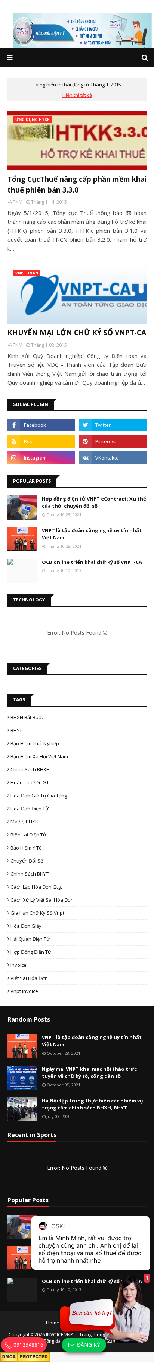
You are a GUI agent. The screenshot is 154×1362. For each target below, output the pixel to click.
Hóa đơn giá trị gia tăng (38, 795)
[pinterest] (113, 441)
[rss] (41, 441)
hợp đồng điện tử (30, 952)
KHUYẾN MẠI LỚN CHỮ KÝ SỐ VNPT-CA (76, 332)
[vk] (113, 457)
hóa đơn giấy (25, 926)
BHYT (16, 730)
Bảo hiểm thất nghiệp (34, 743)
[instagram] (41, 457)
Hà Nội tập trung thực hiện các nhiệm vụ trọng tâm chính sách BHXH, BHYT (92, 1104)
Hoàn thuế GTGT (29, 782)
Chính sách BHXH (30, 769)
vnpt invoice (24, 991)
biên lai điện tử (28, 834)
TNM (17, 202)
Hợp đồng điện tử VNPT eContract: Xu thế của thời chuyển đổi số (94, 502)
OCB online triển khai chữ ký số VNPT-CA (92, 562)
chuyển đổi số (26, 860)
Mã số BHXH (24, 821)
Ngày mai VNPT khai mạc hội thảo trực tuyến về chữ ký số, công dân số (89, 1073)
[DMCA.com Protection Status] (25, 1355)
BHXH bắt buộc (27, 717)
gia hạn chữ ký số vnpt (37, 912)
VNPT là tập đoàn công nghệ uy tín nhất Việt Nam (92, 534)
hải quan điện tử (30, 939)
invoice (18, 965)
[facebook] (41, 425)
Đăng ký (88, 1344)
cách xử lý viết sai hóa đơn (42, 899)
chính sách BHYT (29, 873)
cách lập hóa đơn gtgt (36, 886)
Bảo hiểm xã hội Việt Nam (39, 756)
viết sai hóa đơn (29, 978)
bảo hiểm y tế (25, 847)
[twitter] (113, 425)
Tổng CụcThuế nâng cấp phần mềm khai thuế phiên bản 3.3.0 (77, 184)
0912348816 (27, 1344)
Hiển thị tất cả (77, 95)
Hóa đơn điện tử (29, 808)
